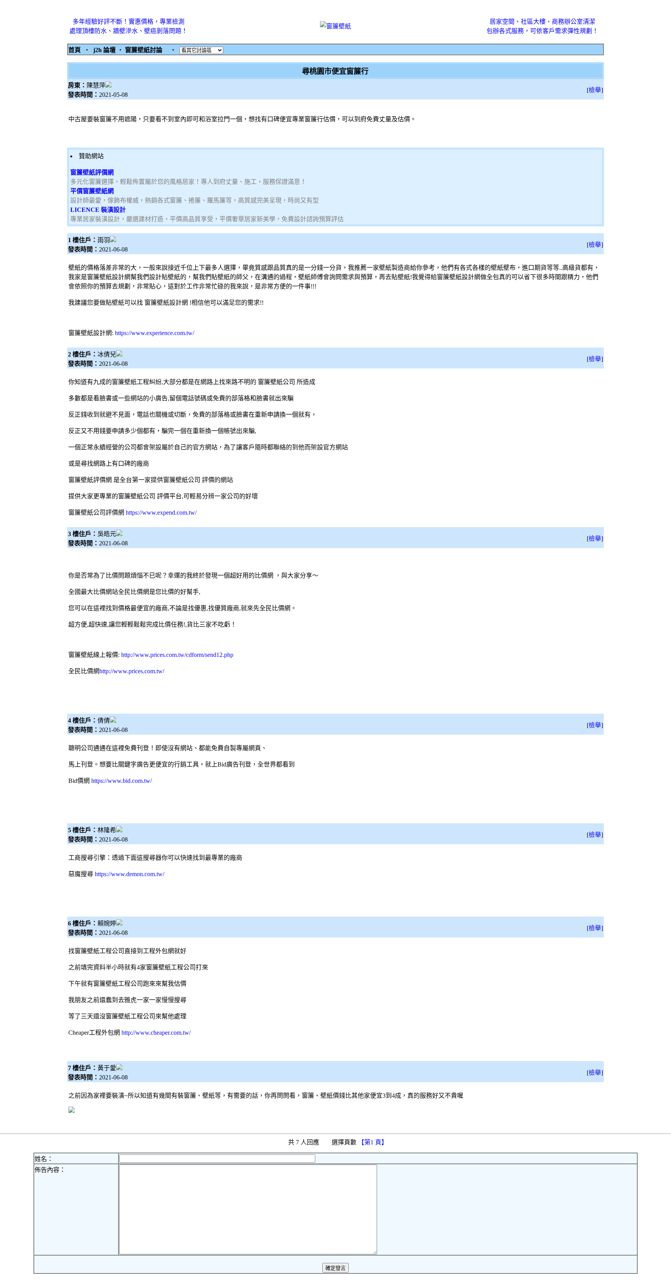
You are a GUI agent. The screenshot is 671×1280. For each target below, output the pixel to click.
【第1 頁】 (373, 1142)
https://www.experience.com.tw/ (154, 333)
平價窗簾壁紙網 (92, 191)
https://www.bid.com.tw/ (121, 780)
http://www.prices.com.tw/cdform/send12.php (177, 654)
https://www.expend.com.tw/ (161, 512)
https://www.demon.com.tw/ (129, 874)
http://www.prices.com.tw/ (131, 671)
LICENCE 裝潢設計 (98, 209)
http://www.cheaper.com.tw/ (156, 1032)
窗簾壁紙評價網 (92, 172)
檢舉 (595, 90)
